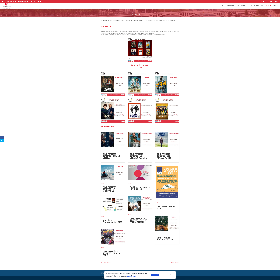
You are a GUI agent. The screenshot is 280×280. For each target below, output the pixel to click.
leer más (102, 150)
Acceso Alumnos (265, 1)
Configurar (170, 275)
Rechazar (163, 275)
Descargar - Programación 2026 (140, 66)
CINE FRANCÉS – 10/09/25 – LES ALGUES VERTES (164, 156)
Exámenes (244, 5)
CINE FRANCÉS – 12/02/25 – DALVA (165, 238)
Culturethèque (274, 1)
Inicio (221, 5)
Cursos (238, 5)
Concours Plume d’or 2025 (166, 207)
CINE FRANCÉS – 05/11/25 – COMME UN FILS (111, 156)
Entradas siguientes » (175, 262)
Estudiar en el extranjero (256, 5)
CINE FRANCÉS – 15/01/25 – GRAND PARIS (111, 253)
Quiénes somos (229, 5)
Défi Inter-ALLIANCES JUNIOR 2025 (140, 188)
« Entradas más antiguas (106, 262)
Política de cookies (131, 276)
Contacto (275, 5)
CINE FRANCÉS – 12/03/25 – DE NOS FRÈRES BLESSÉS (138, 220)
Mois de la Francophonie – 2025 (112, 221)
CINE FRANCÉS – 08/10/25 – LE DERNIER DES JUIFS (138, 156)
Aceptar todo (155, 275)
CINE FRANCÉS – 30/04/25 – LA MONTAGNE (110, 189)
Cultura (268, 5)
